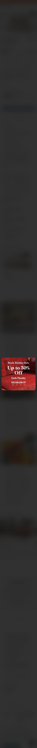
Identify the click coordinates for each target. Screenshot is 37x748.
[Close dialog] (33, 360)
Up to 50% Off (18, 370)
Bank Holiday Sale (18, 363)
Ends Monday (18, 378)
